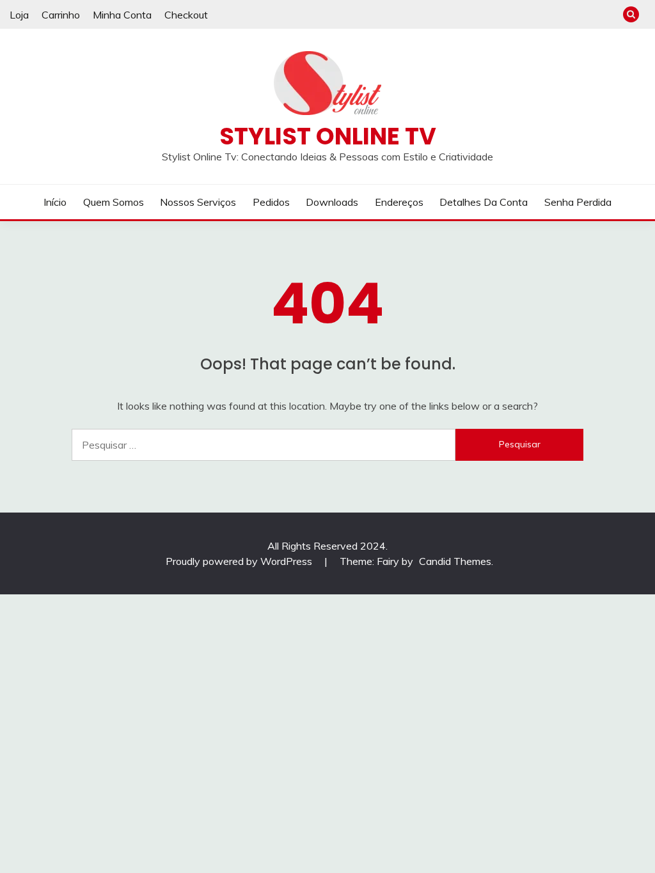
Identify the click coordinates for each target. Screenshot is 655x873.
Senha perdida (578, 202)
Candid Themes (455, 561)
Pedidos (271, 202)
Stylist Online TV (327, 136)
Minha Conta (122, 14)
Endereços (399, 202)
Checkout (186, 14)
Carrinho (61, 14)
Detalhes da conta (483, 202)
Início (55, 202)
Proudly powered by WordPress (240, 561)
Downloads (332, 202)
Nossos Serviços (198, 202)
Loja (19, 14)
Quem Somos (113, 202)
